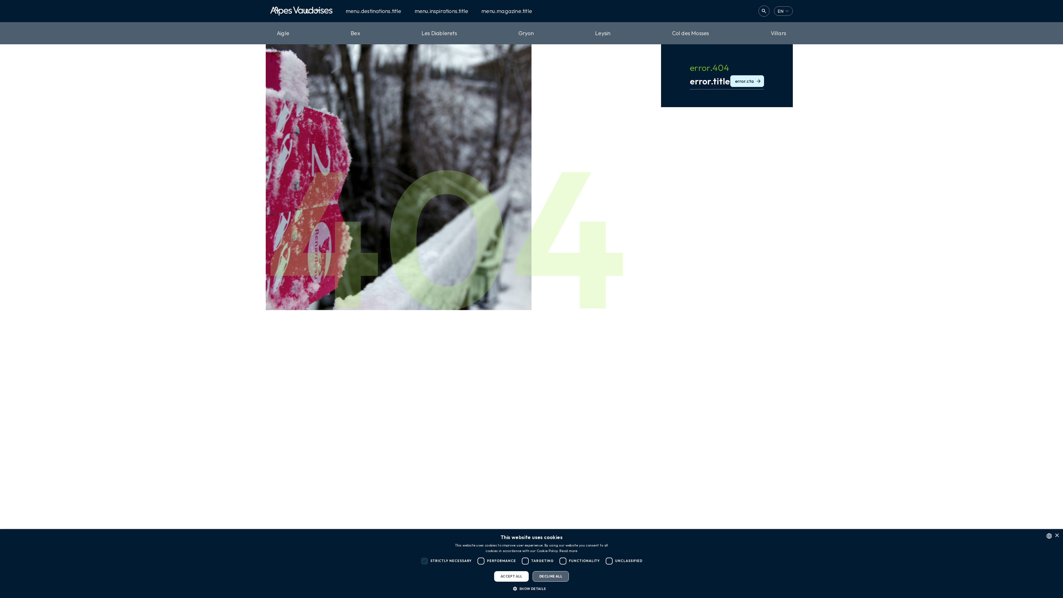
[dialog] (531, 563)
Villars (778, 33)
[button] (531, 588)
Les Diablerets (439, 33)
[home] (301, 11)
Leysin (602, 33)
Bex (355, 33)
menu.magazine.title (506, 11)
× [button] (1057, 535)
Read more (568, 551)
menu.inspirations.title (441, 11)
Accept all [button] (511, 576)
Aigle (283, 33)
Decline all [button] (550, 576)
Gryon (526, 33)
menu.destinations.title (373, 11)
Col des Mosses (690, 33)
